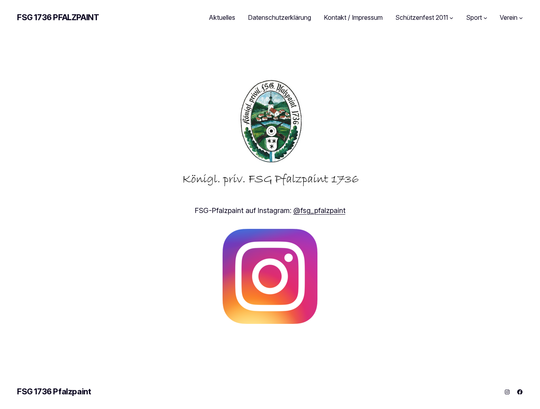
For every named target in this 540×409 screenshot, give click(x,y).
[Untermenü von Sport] (485, 18)
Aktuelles (222, 17)
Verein (508, 17)
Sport (474, 17)
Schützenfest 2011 (421, 17)
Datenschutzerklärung (279, 17)
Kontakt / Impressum (353, 17)
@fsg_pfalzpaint (319, 210)
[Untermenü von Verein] (521, 18)
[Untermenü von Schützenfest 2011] (451, 18)
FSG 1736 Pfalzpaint (58, 17)
